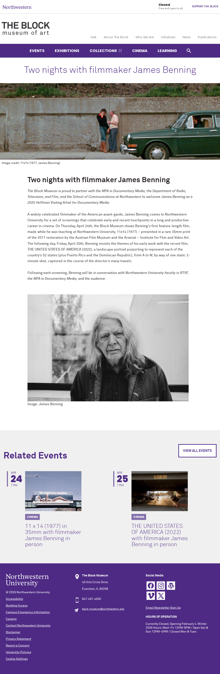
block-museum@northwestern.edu (103, 609)
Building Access (17, 605)
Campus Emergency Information (28, 612)
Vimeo (151, 595)
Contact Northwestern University (28, 625)
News (187, 37)
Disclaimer (13, 632)
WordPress (171, 585)
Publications (207, 37)
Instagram (161, 585)
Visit (93, 37)
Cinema (139, 50)
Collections (103, 50)
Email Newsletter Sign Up (163, 607)
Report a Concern (17, 645)
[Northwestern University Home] (17, 7)
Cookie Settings (17, 658)
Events (37, 50)
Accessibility (14, 599)
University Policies (18, 652)
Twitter (161, 595)
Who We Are (145, 37)
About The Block (116, 37)
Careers (11, 619)
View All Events (197, 450)
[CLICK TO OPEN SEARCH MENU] (189, 50)
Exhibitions (67, 50)
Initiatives (168, 37)
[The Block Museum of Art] (26, 25)
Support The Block (205, 6)
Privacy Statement (18, 638)
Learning (167, 50)
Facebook (151, 585)
